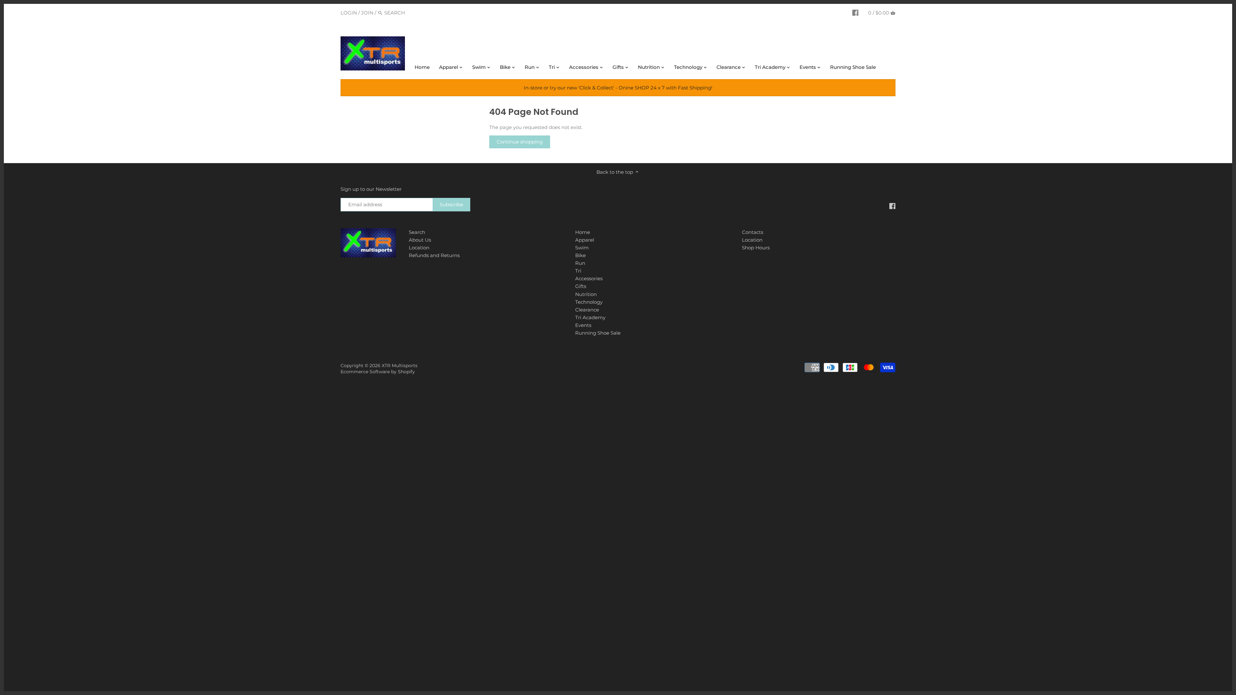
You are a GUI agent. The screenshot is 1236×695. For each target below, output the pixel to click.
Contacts (752, 232)
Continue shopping (520, 142)
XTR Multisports (399, 365)
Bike (580, 255)
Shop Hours (756, 248)
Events (583, 325)
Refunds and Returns (434, 255)
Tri (578, 271)
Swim (582, 248)
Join (367, 13)
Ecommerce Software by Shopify (378, 371)
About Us (420, 240)
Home (582, 232)
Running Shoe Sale (598, 333)
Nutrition (586, 294)
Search (417, 232)
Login (349, 13)
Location (419, 248)
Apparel (584, 240)
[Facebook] (855, 12)
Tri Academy (590, 317)
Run (580, 263)
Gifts (580, 286)
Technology (589, 302)
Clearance (587, 310)
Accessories (589, 278)
